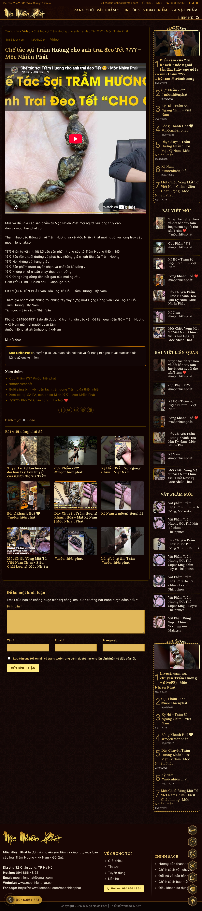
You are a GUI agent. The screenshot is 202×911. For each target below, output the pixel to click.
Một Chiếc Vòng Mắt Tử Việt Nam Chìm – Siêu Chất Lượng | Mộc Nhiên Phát (183, 334)
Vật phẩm (106, 10)
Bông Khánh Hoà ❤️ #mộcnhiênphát (183, 278)
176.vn (137, 905)
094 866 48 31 (27, 873)
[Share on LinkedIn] (90, 410)
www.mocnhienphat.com (36, 883)
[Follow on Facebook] (189, 3)
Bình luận (14, 606)
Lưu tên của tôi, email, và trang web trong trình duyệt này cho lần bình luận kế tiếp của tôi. (74, 658)
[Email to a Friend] (76, 410)
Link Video (13, 339)
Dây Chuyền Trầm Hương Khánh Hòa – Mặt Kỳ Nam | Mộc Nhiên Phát (183, 297)
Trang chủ (82, 10)
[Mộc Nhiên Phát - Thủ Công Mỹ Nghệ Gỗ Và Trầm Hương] (26, 13)
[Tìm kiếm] (197, 18)
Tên (10, 640)
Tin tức (129, 10)
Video (149, 10)
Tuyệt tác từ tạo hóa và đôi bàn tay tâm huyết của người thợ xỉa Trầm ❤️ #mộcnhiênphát (183, 226)
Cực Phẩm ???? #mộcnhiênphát (32, 378)
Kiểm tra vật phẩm (178, 10)
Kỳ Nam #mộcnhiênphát (180, 314)
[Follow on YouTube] (197, 3)
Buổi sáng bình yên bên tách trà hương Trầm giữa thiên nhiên (54, 389)
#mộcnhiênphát (20, 384)
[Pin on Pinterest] (83, 410)
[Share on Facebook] (61, 410)
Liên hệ (185, 17)
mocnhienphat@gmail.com (33, 877)
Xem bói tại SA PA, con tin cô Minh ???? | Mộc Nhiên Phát (52, 395)
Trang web (110, 640)
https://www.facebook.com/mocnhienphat (49, 888)
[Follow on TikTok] (193, 3)
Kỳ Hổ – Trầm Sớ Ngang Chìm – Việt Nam (182, 263)
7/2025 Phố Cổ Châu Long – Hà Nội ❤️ (38, 400)
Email (60, 640)
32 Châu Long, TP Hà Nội (34, 867)
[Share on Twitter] (68, 410)
